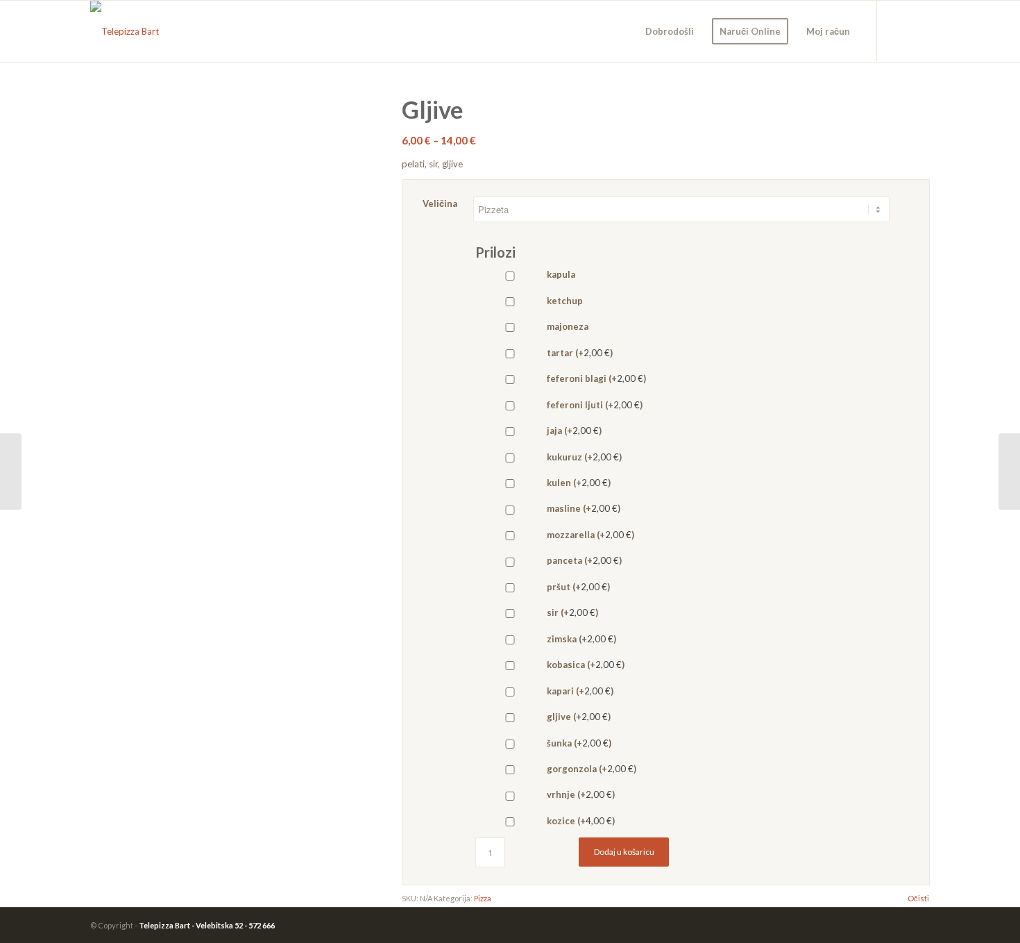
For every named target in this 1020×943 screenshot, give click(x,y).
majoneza (566, 326)
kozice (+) (580, 820)
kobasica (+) (584, 664)
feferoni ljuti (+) (594, 404)
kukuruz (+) (583, 456)
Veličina (440, 203)
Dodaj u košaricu (624, 851)
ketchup (564, 300)
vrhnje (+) (580, 794)
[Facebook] (898, 30)
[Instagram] (919, 30)
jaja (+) (573, 430)
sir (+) (571, 612)
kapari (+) (579, 690)
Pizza (482, 898)
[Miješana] (1009, 471)
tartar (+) (579, 352)
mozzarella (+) (589, 534)
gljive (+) (578, 716)
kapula (560, 274)
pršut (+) (577, 586)
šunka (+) (578, 743)
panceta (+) (583, 560)
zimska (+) (580, 638)
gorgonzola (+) (590, 768)
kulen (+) (578, 482)
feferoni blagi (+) (595, 378)
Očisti (918, 898)
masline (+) (582, 508)
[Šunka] (11, 471)
